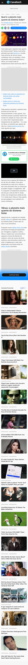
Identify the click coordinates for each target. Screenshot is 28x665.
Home (2, 14)
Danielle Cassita (8, 22)
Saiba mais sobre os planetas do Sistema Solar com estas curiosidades (14, 96)
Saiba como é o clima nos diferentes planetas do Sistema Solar (13, 103)
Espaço (18, 14)
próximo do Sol (16, 126)
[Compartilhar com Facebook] (5, 28)
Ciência (13, 14)
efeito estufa (5, 246)
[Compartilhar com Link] (8, 28)
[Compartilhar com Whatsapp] (2, 28)
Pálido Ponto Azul (18, 227)
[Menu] (2, 2)
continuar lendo (14, 275)
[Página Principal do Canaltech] (14, 3)
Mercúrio (16, 53)
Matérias (7, 14)
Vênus (8, 219)
